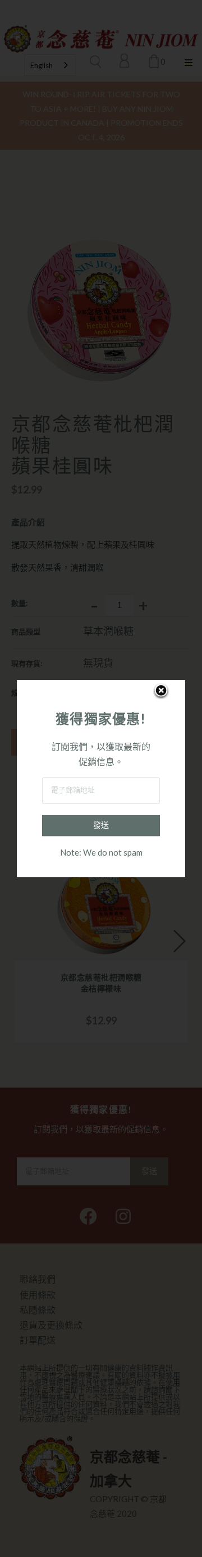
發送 (101, 824)
